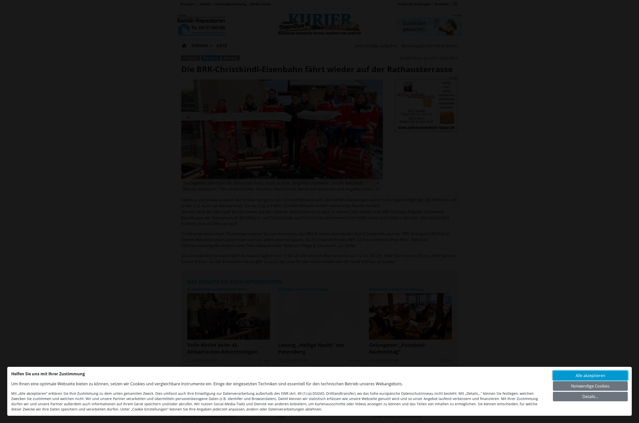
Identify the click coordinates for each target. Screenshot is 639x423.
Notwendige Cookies (590, 386)
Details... (590, 396)
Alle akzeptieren (590, 375)
